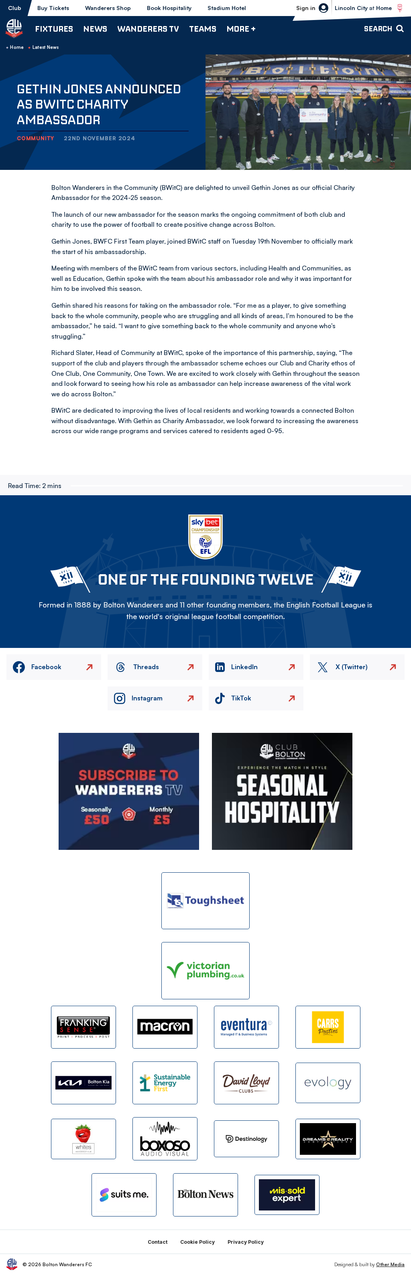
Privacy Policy (246, 1242)
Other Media (390, 1264)
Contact (157, 1242)
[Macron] (164, 1027)
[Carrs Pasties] (327, 1027)
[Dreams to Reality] (327, 1139)
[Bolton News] (205, 1194)
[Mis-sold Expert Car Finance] (286, 1195)
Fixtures (54, 29)
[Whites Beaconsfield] (83, 1139)
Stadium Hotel (227, 7)
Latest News (46, 47)
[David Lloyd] (246, 1082)
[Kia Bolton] (83, 1082)
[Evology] (327, 1083)
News (95, 29)
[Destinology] (246, 1138)
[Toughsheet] (205, 901)
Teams (202, 29)
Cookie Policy (197, 1242)
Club (14, 7)
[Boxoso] (164, 1138)
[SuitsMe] (124, 1195)
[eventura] (246, 1027)
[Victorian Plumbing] (205, 970)
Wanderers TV (148, 29)
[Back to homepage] (14, 28)
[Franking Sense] (83, 1027)
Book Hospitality (169, 7)
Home (17, 47)
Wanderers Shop (108, 7)
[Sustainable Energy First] (164, 1082)
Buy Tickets (53, 7)
